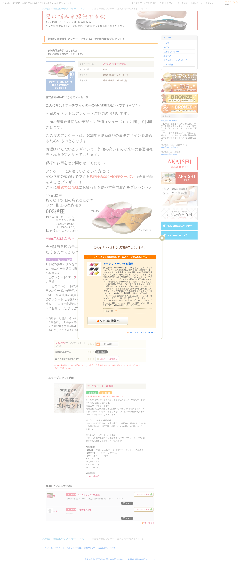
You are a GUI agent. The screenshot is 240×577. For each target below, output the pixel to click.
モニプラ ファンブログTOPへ (143, 332)
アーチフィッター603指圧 (118, 263)
